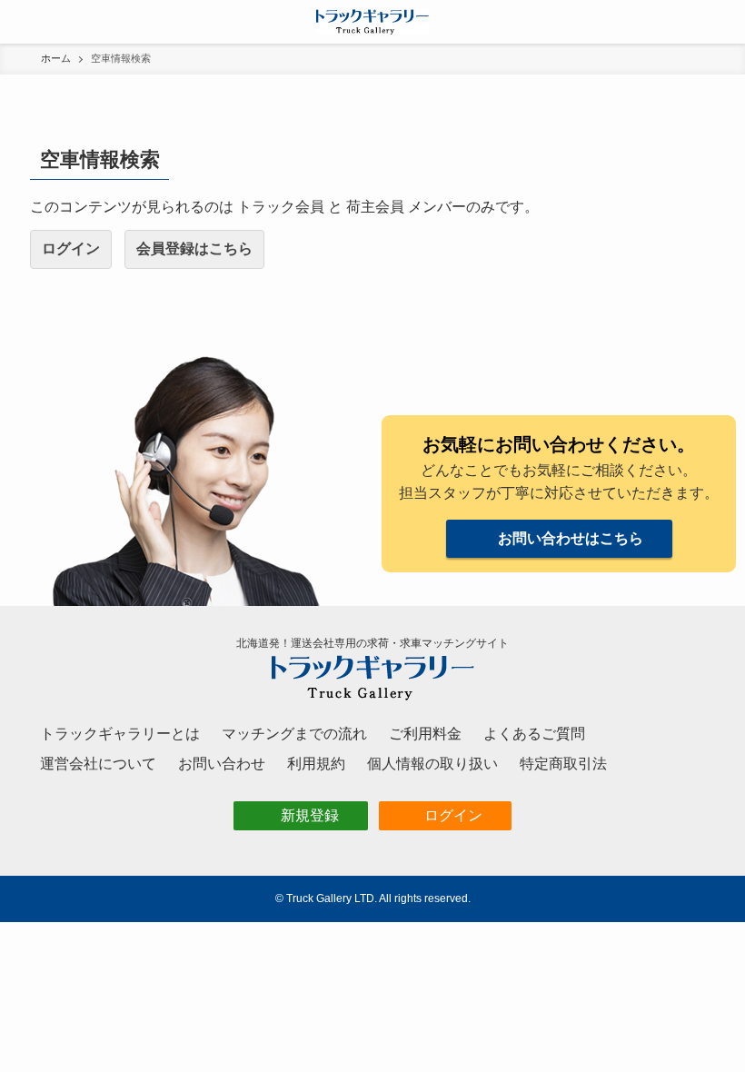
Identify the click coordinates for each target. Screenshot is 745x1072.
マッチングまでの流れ (294, 733)
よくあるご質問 (534, 733)
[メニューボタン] (22, 22)
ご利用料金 (425, 733)
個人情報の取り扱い (432, 763)
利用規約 (316, 763)
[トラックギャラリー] (373, 22)
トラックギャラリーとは (120, 733)
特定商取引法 (563, 763)
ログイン (71, 248)
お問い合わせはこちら (570, 538)
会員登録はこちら (194, 248)
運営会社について (98, 763)
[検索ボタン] (723, 22)
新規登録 (310, 815)
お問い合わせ (221, 763)
